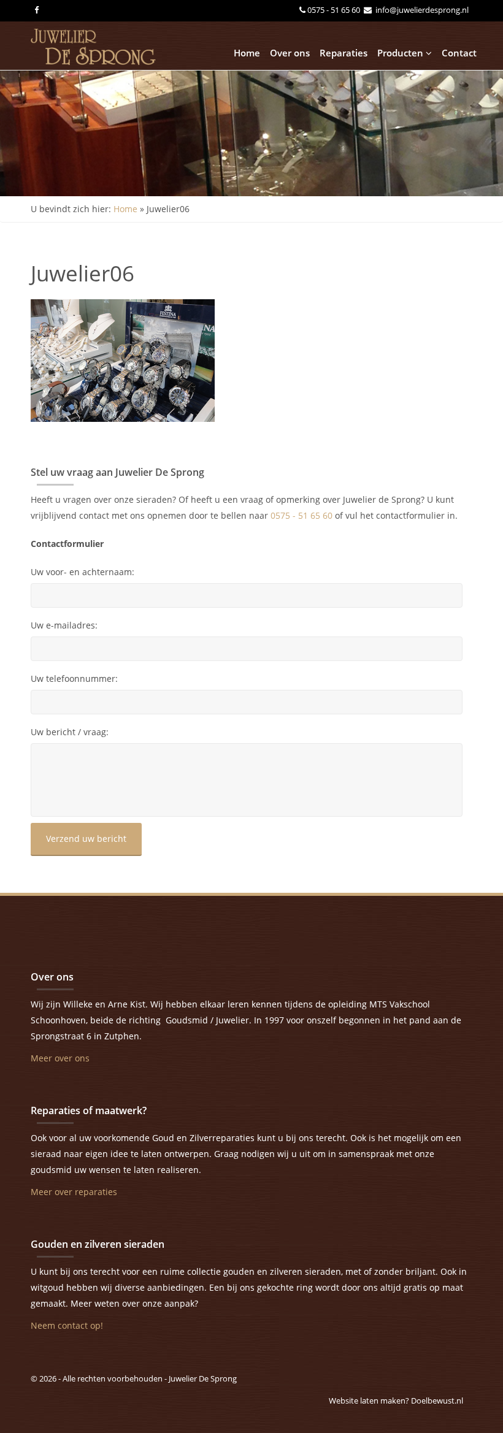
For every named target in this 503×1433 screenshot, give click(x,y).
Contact (459, 53)
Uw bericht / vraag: (70, 732)
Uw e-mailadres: (64, 625)
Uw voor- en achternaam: (82, 572)
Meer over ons (60, 1058)
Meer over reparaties (74, 1192)
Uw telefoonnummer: (74, 678)
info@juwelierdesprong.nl (421, 9)
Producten (401, 53)
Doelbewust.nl (437, 1400)
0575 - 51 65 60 (334, 9)
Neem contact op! (67, 1325)
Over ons (290, 53)
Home (247, 53)
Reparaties (343, 53)
